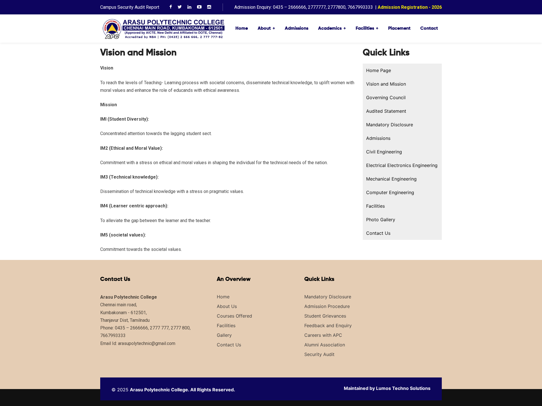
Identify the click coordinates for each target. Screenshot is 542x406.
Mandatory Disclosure (389, 124)
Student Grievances (325, 316)
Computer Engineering (390, 192)
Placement (399, 28)
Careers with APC (323, 335)
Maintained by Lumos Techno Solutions (387, 388)
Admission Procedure (327, 306)
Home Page (378, 70)
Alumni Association (324, 345)
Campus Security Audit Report (129, 7)
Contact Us (378, 233)
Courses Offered (234, 316)
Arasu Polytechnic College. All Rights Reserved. (182, 389)
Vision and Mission (386, 84)
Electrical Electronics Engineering (402, 165)
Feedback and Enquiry (328, 325)
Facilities (365, 28)
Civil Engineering (384, 152)
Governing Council (386, 97)
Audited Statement (386, 111)
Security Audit (319, 354)
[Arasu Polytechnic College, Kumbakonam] (163, 28)
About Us (227, 306)
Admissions (296, 28)
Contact (429, 28)
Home (241, 28)
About (264, 28)
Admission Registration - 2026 (410, 7)
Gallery (224, 335)
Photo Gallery (380, 219)
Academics (330, 28)
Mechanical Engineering (391, 179)
